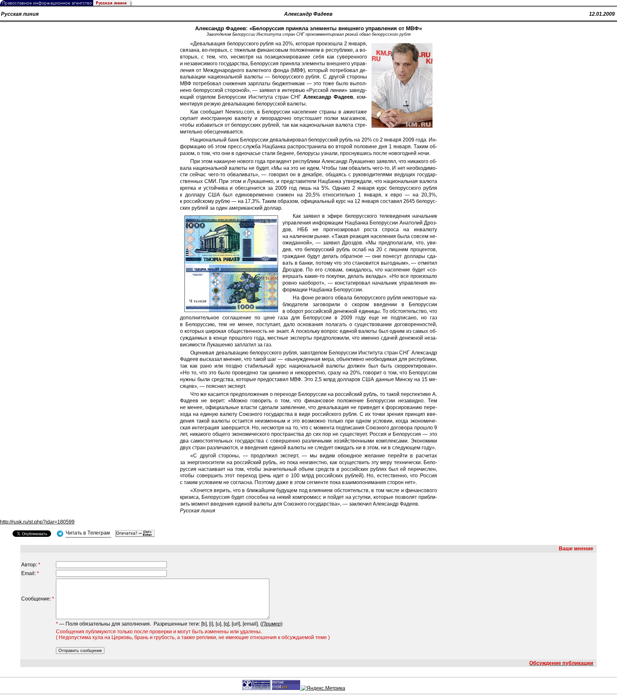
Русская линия (20, 14)
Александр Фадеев (308, 14)
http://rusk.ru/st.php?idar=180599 (37, 522)
